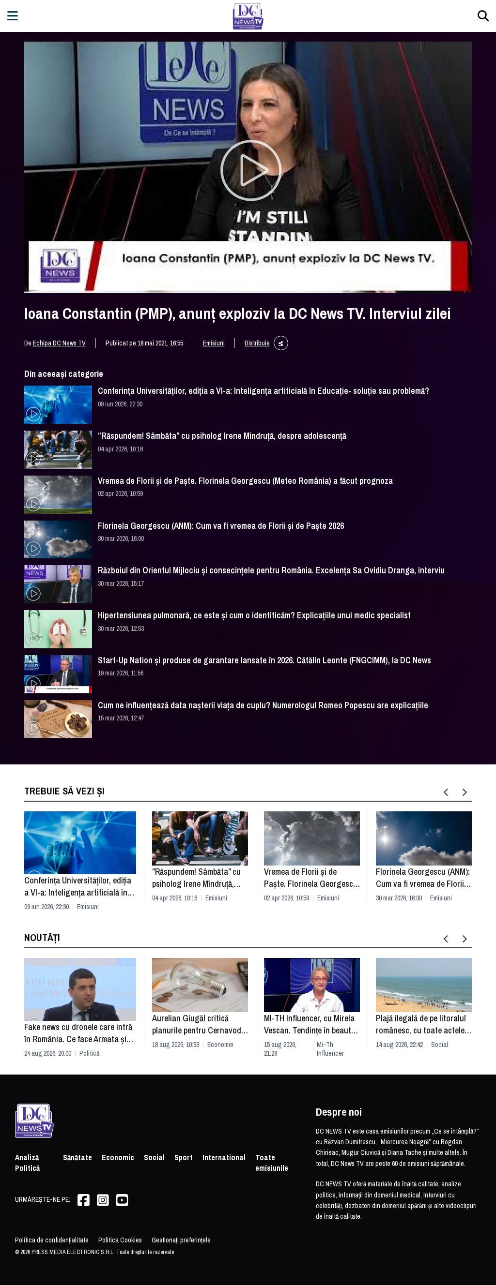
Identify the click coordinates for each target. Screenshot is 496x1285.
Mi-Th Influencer (330, 1049)
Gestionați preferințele (181, 1240)
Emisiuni (214, 343)
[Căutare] (483, 15)
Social (439, 1044)
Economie (220, 1044)
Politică (89, 1053)
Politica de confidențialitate (52, 1240)
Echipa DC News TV (59, 343)
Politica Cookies (120, 1240)
